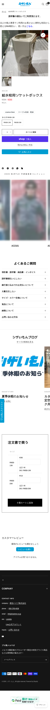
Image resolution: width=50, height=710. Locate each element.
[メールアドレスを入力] (45, 660)
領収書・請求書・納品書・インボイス (18, 272)
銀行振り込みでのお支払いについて (17, 285)
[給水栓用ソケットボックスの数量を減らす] (4, 132)
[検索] (43, 4)
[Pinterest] (13, 168)
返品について (8, 304)
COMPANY (7, 588)
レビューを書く (25, 549)
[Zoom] (43, 35)
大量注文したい (9, 291)
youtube (9, 619)
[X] (8, 168)
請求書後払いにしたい (12, 278)
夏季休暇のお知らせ (15, 396)
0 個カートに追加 (25, 502)
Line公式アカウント (13, 624)
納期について (8, 310)
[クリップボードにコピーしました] (22, 168)
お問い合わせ (13, 629)
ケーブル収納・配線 (26, 112)
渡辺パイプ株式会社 (18, 603)
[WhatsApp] (17, 168)
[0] (46, 4)
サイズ (12, 452)
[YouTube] (4, 636)
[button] (25, 151)
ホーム (4, 11)
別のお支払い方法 (25, 145)
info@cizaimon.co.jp (14, 614)
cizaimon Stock (10, 112)
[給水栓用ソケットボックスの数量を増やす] (10, 132)
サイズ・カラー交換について (15, 297)
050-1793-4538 (14, 608)
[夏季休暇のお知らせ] (22, 367)
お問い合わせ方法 (10, 317)
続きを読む (6, 401)
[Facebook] (3, 168)
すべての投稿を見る (25, 342)
